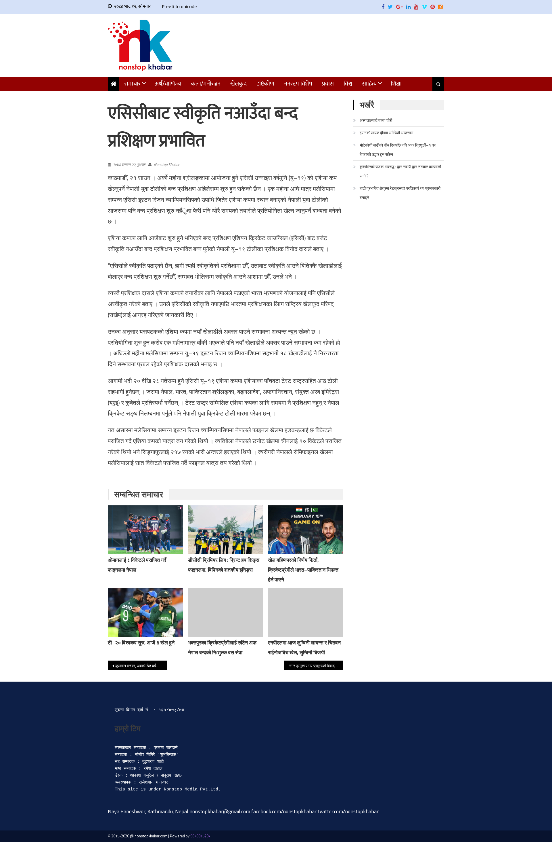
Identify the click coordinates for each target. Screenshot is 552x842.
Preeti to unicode (179, 6)
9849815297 (200, 836)
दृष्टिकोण (265, 84)
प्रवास (328, 84)
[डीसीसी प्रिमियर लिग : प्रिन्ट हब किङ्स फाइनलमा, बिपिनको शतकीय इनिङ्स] (225, 539)
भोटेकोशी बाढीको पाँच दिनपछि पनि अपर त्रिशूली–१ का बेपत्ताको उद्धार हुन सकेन (398, 149)
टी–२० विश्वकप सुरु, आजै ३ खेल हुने (141, 642)
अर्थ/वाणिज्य (168, 84)
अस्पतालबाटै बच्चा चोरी (376, 120)
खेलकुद (238, 84)
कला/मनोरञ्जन (206, 84)
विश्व (348, 84)
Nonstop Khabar (166, 164)
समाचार (132, 84)
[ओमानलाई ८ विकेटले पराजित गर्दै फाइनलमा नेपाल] (145, 530)
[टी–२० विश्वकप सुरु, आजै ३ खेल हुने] (145, 612)
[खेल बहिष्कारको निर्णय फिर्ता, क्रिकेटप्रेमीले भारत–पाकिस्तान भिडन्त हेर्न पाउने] (305, 536)
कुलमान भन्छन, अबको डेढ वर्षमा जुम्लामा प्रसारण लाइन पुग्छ (141, 666)
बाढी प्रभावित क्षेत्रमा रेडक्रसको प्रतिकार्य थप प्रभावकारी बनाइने (400, 192)
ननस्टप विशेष (298, 84)
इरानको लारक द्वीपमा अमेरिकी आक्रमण (386, 133)
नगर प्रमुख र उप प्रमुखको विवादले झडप (316, 666)
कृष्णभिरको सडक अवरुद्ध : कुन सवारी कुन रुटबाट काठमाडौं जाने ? (400, 171)
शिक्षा (396, 84)
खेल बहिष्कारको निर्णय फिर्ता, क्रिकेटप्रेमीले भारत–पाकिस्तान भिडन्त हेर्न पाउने (303, 569)
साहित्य (369, 84)
